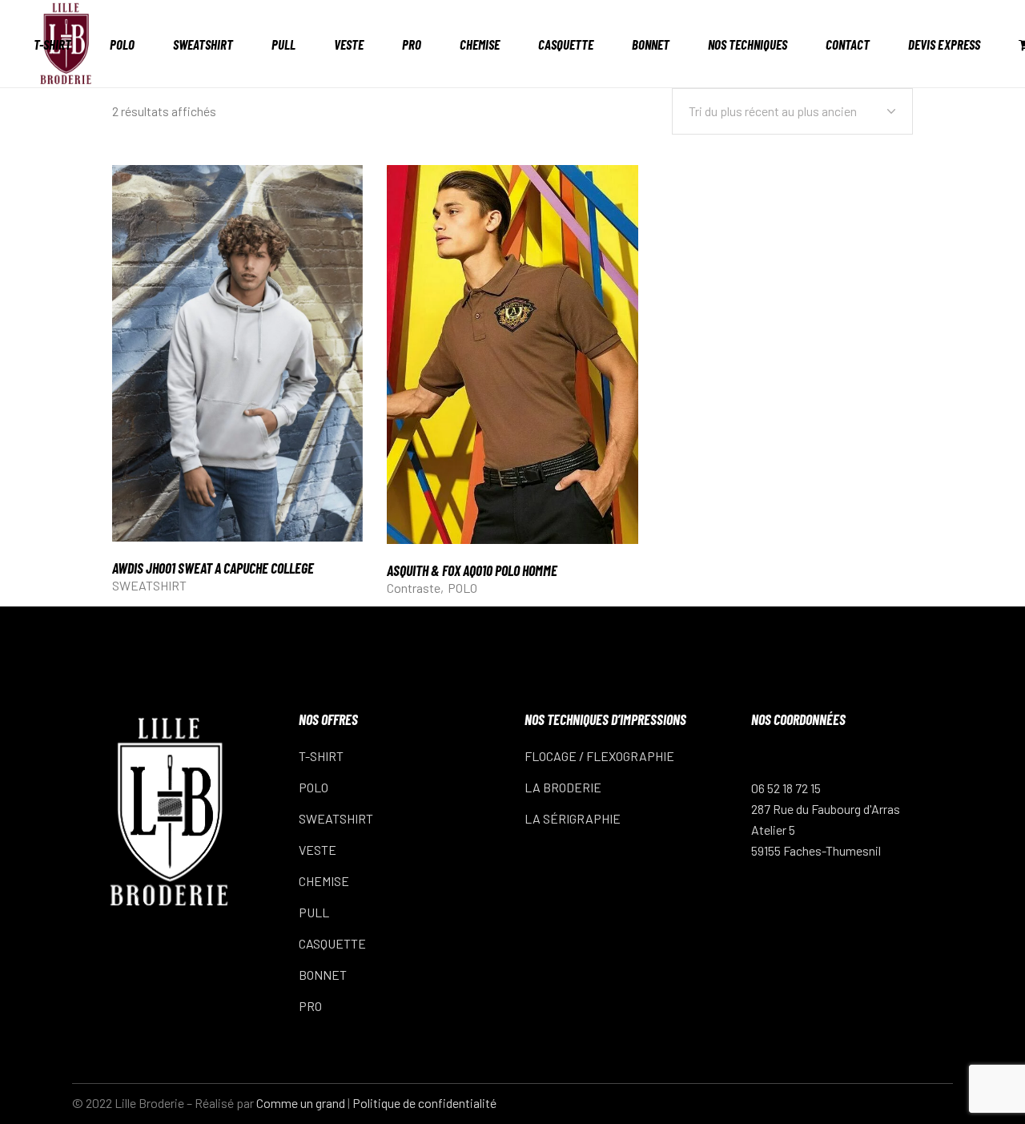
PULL (314, 912)
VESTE (317, 849)
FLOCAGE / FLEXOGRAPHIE (599, 755)
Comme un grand (300, 1102)
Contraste (413, 587)
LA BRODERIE (563, 787)
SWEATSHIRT (149, 585)
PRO (310, 1005)
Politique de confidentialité (424, 1102)
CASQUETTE (332, 943)
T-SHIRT (321, 755)
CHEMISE (324, 880)
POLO (462, 587)
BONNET (323, 974)
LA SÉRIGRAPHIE (573, 818)
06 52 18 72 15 (786, 788)
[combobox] (792, 111)
